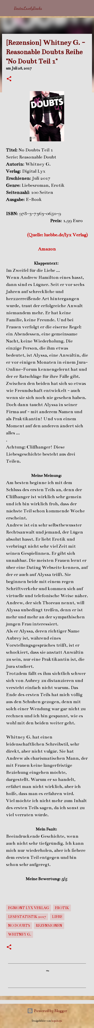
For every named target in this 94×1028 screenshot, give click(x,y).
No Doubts (19, 925)
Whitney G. (19, 934)
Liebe (57, 916)
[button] (9, 79)
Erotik (62, 908)
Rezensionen (49, 925)
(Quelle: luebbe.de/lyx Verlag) (57, 235)
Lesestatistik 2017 (27, 916)
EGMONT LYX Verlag (28, 908)
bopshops (56, 1020)
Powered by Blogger (50, 1011)
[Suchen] (87, 8)
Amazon (47, 249)
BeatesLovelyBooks (28, 8)
